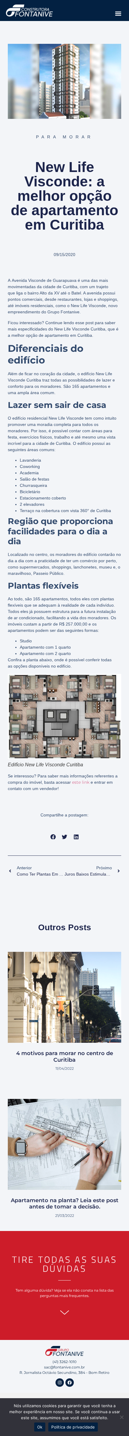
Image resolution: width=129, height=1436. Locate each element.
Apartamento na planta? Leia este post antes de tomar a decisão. (64, 1203)
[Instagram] (60, 1382)
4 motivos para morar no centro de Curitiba (64, 1056)
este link (80, 782)
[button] (118, 14)
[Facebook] (69, 1382)
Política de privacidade (73, 1427)
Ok (40, 1427)
